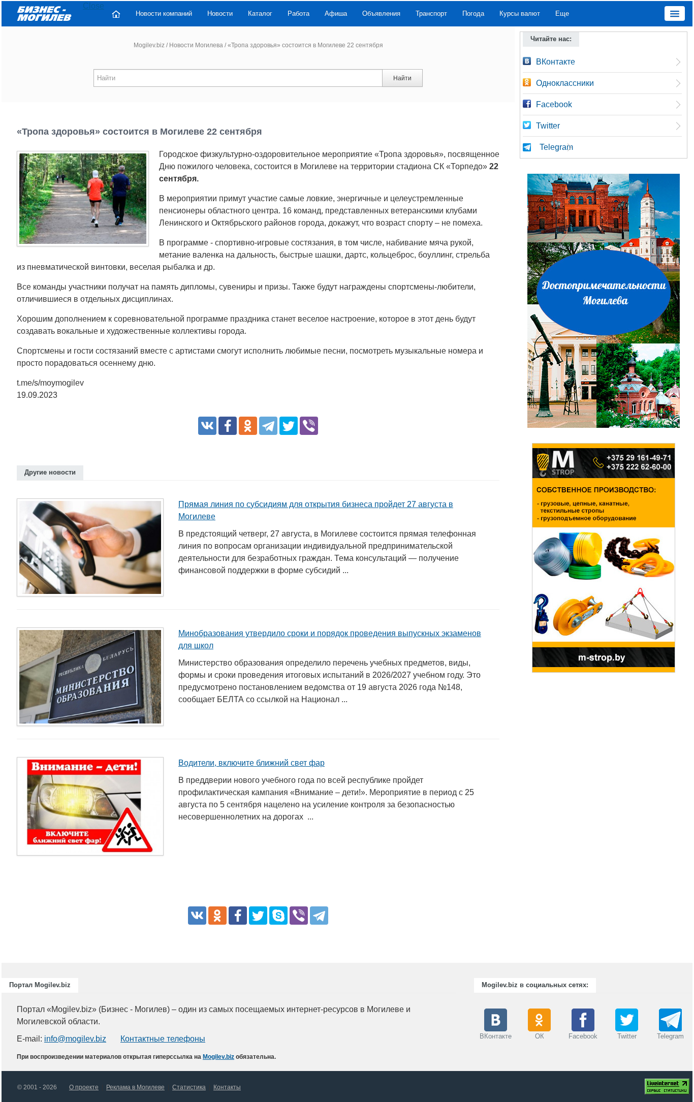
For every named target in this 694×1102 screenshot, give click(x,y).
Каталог (260, 13)
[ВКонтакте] (207, 426)
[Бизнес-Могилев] (45, 13)
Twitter (548, 125)
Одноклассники (565, 83)
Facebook (554, 104)
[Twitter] (288, 426)
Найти (402, 78)
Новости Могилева (196, 45)
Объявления (381, 13)
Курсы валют (519, 13)
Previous (521, 560)
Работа (298, 13)
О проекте (84, 1087)
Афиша (336, 13)
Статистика (189, 1087)
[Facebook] (227, 426)
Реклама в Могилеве (135, 1087)
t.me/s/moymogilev (50, 383)
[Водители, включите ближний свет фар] (94, 809)
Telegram (556, 147)
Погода (473, 13)
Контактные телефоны (162, 1038)
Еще (562, 13)
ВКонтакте (555, 61)
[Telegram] (268, 426)
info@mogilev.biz (75, 1038)
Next (685, 560)
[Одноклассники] (248, 426)
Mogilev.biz (149, 45)
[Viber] (309, 426)
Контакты (227, 1087)
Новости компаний (164, 13)
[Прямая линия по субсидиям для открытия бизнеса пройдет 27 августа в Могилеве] (94, 550)
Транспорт (431, 13)
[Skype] (278, 915)
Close (93, 6)
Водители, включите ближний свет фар (251, 763)
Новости (220, 13)
